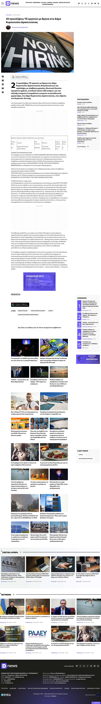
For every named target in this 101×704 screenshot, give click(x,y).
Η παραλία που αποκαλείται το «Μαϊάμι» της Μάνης (90, 343)
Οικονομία (8, 15)
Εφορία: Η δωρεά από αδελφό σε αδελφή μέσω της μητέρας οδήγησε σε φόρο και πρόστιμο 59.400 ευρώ (53, 360)
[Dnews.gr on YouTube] (95, 3)
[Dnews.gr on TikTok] (88, 3)
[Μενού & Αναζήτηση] (2, 3)
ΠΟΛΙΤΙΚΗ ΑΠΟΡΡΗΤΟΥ (56, 688)
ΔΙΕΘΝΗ (49, 2)
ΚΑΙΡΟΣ (81, 454)
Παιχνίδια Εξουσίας (87, 326)
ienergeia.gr (3, 622)
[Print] (2, 92)
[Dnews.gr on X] (82, 3)
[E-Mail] (2, 88)
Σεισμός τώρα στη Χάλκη (84, 102)
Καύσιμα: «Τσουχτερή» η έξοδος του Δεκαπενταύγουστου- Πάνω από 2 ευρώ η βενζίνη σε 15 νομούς (53, 516)
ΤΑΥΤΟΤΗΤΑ (4, 688)
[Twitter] (2, 80)
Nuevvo (54, 696)
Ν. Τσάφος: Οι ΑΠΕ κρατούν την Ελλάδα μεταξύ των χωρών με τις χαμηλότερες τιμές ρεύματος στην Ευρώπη (63, 618)
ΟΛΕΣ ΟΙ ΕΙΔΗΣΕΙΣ (69, 666)
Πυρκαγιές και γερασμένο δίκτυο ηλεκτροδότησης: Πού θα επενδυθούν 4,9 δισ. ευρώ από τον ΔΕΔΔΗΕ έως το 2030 (24, 516)
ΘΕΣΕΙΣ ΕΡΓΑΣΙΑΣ (64, 2)
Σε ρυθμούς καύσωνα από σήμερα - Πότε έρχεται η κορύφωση (38, 382)
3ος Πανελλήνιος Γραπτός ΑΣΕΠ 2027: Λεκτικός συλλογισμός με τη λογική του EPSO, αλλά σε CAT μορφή (37, 575)
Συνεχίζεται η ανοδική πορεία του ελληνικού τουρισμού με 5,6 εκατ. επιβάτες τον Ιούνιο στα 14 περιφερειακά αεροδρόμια (58, 435)
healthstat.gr (29, 622)
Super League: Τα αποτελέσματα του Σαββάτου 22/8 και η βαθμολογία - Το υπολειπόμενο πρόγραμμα (87, 117)
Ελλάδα (79, 104)
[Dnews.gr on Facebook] (79, 3)
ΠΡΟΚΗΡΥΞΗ (15, 294)
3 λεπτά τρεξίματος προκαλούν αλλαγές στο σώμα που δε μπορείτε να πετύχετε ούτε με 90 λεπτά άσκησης (19, 486)
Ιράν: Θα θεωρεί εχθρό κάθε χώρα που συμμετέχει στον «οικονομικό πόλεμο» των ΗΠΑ (87, 108)
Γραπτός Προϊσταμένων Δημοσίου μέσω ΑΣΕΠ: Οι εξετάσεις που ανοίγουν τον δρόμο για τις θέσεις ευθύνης (63, 575)
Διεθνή (79, 112)
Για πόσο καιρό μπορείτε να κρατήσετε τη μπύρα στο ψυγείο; (39, 484)
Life (83, 347)
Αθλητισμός (80, 120)
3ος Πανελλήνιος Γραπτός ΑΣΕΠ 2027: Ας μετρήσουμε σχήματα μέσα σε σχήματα (87, 575)
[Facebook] (2, 76)
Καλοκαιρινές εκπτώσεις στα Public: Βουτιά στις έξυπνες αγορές (19, 433)
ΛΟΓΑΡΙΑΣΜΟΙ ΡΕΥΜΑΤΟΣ (86, 458)
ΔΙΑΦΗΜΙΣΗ (13, 688)
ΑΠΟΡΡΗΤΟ (97, 702)
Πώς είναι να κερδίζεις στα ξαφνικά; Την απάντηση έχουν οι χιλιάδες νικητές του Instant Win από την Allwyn (39, 435)
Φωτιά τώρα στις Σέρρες (84, 123)
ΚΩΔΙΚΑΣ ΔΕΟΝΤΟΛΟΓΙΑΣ (78, 688)
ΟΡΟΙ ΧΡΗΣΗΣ (22, 688)
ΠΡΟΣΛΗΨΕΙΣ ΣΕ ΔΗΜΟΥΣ (38, 310)
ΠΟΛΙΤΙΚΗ (29, 2)
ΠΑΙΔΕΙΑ (55, 2)
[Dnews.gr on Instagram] (85, 3)
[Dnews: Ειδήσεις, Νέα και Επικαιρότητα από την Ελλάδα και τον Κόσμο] (12, 3)
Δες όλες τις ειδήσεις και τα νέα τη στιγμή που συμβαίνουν (39, 327)
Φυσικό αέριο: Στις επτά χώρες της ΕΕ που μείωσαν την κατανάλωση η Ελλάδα (39, 537)
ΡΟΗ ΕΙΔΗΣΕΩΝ (83, 99)
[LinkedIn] (2, 84)
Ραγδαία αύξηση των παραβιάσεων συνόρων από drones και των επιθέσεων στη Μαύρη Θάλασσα (89, 333)
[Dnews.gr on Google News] (92, 3)
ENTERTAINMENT (47, 4)
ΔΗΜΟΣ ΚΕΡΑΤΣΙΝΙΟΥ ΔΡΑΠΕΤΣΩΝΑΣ (28, 314)
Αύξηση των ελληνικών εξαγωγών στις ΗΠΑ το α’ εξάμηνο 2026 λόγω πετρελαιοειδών (11, 645)
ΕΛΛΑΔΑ (44, 2)
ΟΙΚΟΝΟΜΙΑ (36, 2)
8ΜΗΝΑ (51, 310)
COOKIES (66, 688)
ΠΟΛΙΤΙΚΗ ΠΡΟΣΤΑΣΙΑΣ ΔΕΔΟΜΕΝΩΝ (38, 688)
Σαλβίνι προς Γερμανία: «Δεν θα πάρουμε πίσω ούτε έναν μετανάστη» (86, 139)
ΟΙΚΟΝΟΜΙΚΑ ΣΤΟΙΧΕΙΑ (93, 688)
